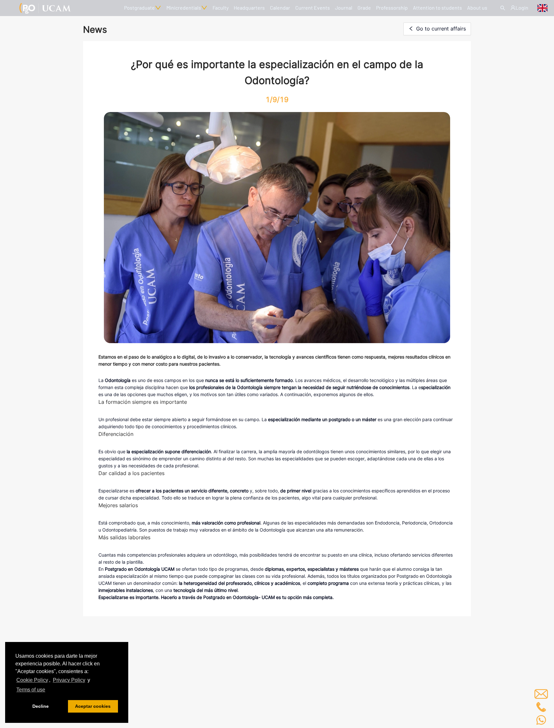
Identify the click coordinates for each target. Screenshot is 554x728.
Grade (364, 7)
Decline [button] (40, 706)
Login (522, 7)
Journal (343, 7)
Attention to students (437, 7)
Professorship (392, 7)
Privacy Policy (69, 680)
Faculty (221, 7)
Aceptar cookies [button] (93, 706)
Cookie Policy (32, 680)
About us (477, 7)
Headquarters (249, 7)
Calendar (280, 7)
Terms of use (30, 689)
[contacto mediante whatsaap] (541, 720)
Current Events (312, 7)
